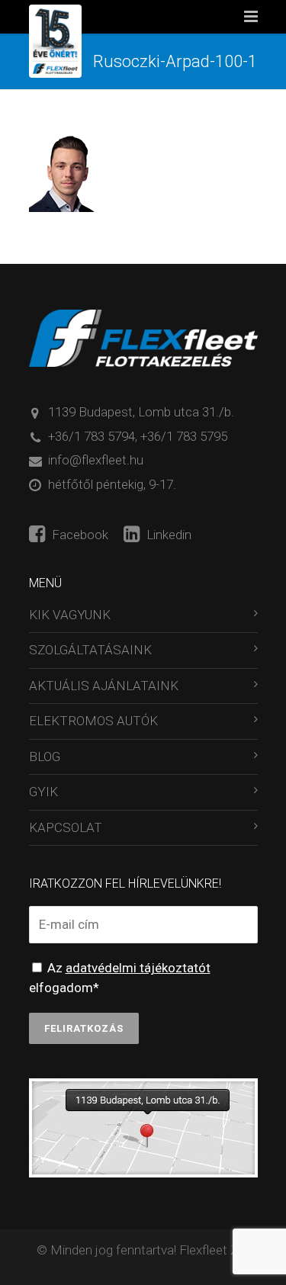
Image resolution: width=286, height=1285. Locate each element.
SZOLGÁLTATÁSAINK (90, 649)
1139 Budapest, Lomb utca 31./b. (141, 411)
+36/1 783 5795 (183, 436)
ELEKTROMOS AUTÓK (93, 720)
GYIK (43, 791)
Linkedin (167, 534)
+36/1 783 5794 (91, 436)
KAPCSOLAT (65, 827)
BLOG (44, 756)
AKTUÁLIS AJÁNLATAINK (103, 685)
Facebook (78, 534)
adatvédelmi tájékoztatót (138, 967)
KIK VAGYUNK (70, 614)
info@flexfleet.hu (95, 459)
